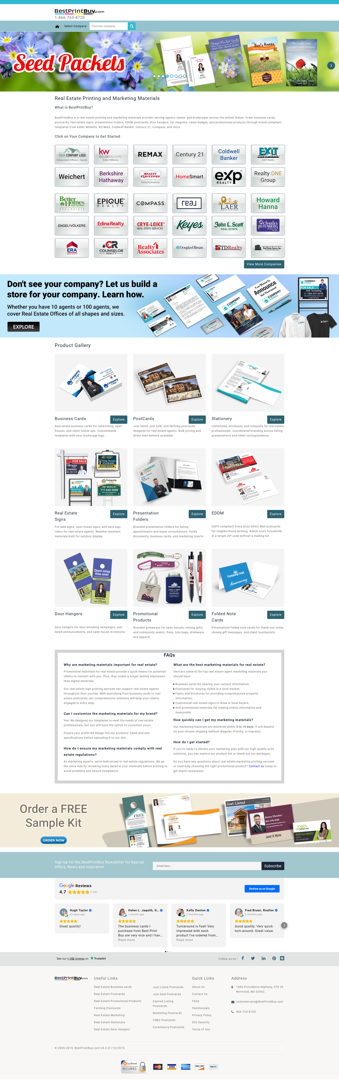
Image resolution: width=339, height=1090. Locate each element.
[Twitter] (253, 958)
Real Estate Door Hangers (112, 1029)
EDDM (218, 513)
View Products (72, 156)
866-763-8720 (246, 1011)
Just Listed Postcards (168, 987)
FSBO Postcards (164, 1020)
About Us (198, 986)
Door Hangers (68, 613)
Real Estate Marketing (109, 1015)
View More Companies (264, 264)
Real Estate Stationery (109, 1022)
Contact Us (200, 994)
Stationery (222, 418)
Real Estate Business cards (113, 986)
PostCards (143, 418)
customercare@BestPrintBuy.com (259, 1001)
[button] (55, 925)
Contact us (256, 766)
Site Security (201, 1022)
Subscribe (273, 866)
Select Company (75, 26)
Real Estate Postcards (109, 994)
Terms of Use (201, 1029)
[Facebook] (243, 958)
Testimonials (201, 1008)
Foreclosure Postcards (168, 1027)
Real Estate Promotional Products (117, 1001)
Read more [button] (126, 940)
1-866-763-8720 (70, 17)
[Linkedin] (264, 958)
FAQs (195, 1001)
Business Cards (70, 418)
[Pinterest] (274, 958)
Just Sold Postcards (167, 994)
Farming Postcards (107, 1008)
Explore (119, 419)
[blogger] (282, 958)
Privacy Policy (202, 1015)
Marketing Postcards (167, 1013)
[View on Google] (63, 912)
